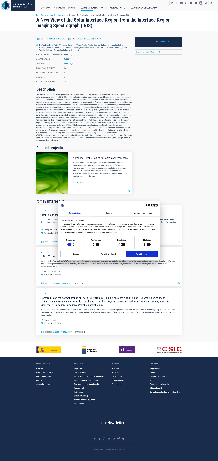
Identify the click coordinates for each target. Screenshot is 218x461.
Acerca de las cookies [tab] (143, 213)
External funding (81, 396)
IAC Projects (79, 392)
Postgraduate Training (116, 8)
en (206, 3)
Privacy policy (117, 372)
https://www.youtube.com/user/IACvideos (191, 3)
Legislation (78, 368)
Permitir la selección (109, 254)
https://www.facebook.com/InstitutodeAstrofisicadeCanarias (176, 3)
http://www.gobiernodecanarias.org (90, 349)
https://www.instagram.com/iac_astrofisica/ (181, 3)
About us (44, 8)
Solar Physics (70, 64)
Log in (210, 3)
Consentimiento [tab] (75, 213)
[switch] (96, 244)
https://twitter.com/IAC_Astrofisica (172, 3)
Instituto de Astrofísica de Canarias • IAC (22, 5)
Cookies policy (118, 380)
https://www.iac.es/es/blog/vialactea (200, 3)
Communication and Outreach (143, 8)
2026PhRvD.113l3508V (62, 332)
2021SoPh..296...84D (57, 39)
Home (38, 15)
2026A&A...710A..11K (61, 283)
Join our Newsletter (109, 422)
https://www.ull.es (127, 349)
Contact (39, 368)
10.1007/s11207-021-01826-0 (89, 39)
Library (39, 380)
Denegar (76, 254)
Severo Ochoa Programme (85, 400)
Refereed (164, 42)
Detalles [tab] (109, 213)
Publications (62, 15)
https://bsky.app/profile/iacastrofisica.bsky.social (195, 3)
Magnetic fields (155, 52)
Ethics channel (156, 388)
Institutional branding (158, 376)
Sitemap (115, 368)
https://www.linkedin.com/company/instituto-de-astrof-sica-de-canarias (186, 3)
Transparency (80, 372)
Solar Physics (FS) (142, 52)
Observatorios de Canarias (64, 8)
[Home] (5, 5)
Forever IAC (79, 388)
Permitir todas (141, 254)
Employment (155, 368)
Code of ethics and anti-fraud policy (89, 376)
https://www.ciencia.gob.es (49, 349)
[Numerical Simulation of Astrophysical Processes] (129, 191)
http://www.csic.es (169, 349)
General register (43, 384)
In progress (80, 182)
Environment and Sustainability (87, 384)
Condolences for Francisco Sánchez (165, 392)
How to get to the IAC (45, 372)
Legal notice (117, 376)
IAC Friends (79, 404)
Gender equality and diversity (86, 380)
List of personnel (43, 376)
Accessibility (117, 384)
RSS (151, 380)
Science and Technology (91, 8)
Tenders (153, 372)
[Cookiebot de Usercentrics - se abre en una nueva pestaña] (148, 205)
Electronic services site (159, 384)
